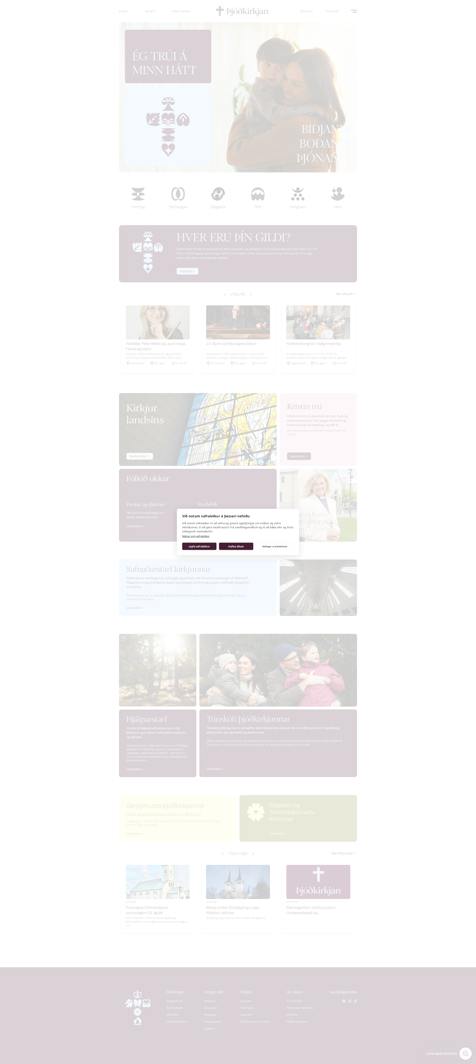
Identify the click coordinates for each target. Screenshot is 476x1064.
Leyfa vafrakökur (199, 546)
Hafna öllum (236, 546)
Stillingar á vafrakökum (274, 546)
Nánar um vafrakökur (196, 536)
